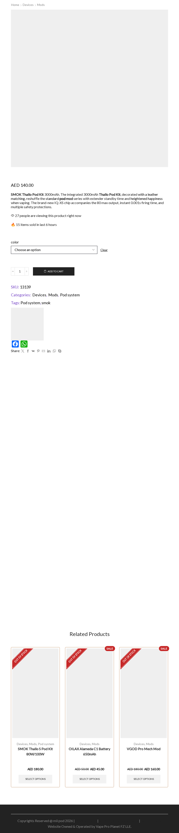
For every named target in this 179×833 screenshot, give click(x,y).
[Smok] (27, 324)
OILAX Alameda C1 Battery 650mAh (89, 751)
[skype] (59, 351)
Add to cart (56, 271)
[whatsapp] (54, 351)
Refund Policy (151, 821)
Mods (41, 5)
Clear (104, 250)
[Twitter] (22, 351)
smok (45, 302)
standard (55, 198)
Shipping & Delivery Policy (118, 821)
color (15, 242)
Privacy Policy (86, 821)
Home (15, 5)
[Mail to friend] (43, 351)
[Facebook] (28, 351)
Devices (28, 5)
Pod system (70, 294)
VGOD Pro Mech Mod (143, 749)
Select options (35, 779)
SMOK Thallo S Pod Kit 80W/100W (35, 751)
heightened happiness (147, 198)
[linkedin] (49, 351)
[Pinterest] (38, 351)
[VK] (33, 351)
